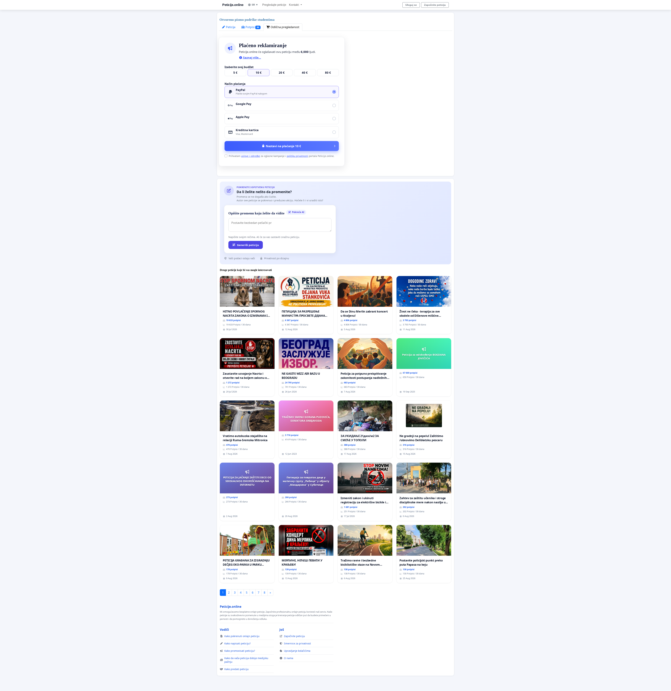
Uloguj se (411, 4)
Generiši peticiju (248, 245)
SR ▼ (255, 4)
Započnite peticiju (435, 4)
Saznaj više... (251, 58)
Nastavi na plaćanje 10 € (283, 146)
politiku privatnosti (297, 156)
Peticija (230, 27)
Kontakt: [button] (294, 4)
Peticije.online (233, 5)
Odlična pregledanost (284, 27)
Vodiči (224, 629)
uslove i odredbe (250, 156)
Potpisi (252, 27)
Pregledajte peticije (274, 4)
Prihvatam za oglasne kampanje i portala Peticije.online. (281, 156)
